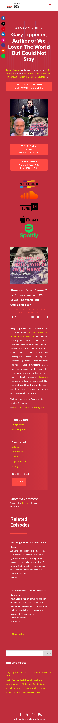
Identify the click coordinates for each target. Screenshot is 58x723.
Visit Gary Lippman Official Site (29, 149)
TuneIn (15, 456)
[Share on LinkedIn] (3, 34)
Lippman (43, 377)
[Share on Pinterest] (3, 29)
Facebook (18, 407)
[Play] (12, 317)
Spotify (15, 466)
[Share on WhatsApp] (3, 56)
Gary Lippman (19, 429)
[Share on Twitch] (3, 45)
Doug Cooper (18, 424)
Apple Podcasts (19, 461)
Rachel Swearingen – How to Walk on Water (25, 688)
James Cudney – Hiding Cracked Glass (23, 692)
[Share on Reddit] (3, 51)
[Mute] (38, 317)
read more (15, 577)
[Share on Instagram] (3, 40)
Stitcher (15, 446)
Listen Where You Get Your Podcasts (29, 86)
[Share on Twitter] (3, 24)
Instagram (39, 407)
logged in (26, 503)
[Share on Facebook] (3, 18)
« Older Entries (17, 634)
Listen (19, 482)
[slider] (44, 317)
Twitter (27, 407)
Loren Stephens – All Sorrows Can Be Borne (25, 684)
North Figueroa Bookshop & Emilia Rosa (24, 680)
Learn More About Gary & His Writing (29, 165)
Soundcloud (17, 451)
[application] (28, 317)
